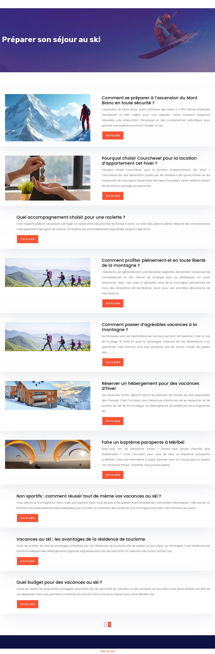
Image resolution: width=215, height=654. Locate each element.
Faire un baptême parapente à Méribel (143, 442)
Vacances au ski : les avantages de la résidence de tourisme (80, 539)
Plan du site (107, 651)
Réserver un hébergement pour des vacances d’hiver (150, 385)
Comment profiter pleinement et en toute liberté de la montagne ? (153, 262)
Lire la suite (113, 135)
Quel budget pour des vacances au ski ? (59, 582)
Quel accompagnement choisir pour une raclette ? (70, 217)
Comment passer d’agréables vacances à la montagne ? (149, 327)
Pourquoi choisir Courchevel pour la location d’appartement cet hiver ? (149, 160)
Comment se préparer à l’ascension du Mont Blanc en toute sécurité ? (150, 100)
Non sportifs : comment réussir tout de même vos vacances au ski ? (88, 496)
